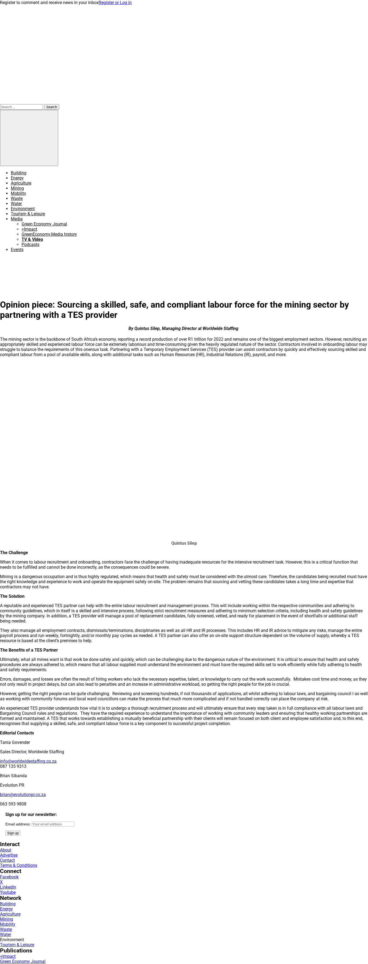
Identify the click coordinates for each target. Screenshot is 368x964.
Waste (17, 198)
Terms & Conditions (18, 865)
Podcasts (30, 244)
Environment (23, 208)
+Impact (29, 229)
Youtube (8, 892)
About (5, 850)
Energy (17, 178)
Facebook (9, 876)
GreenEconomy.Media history (49, 234)
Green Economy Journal (44, 224)
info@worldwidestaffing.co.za (28, 761)
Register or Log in (115, 2)
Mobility (18, 193)
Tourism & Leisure (28, 213)
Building (18, 172)
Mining (17, 188)
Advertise (9, 855)
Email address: (18, 824)
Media (17, 218)
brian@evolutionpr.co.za (23, 794)
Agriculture (21, 183)
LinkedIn (8, 887)
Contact (7, 860)
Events (17, 249)
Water (16, 203)
